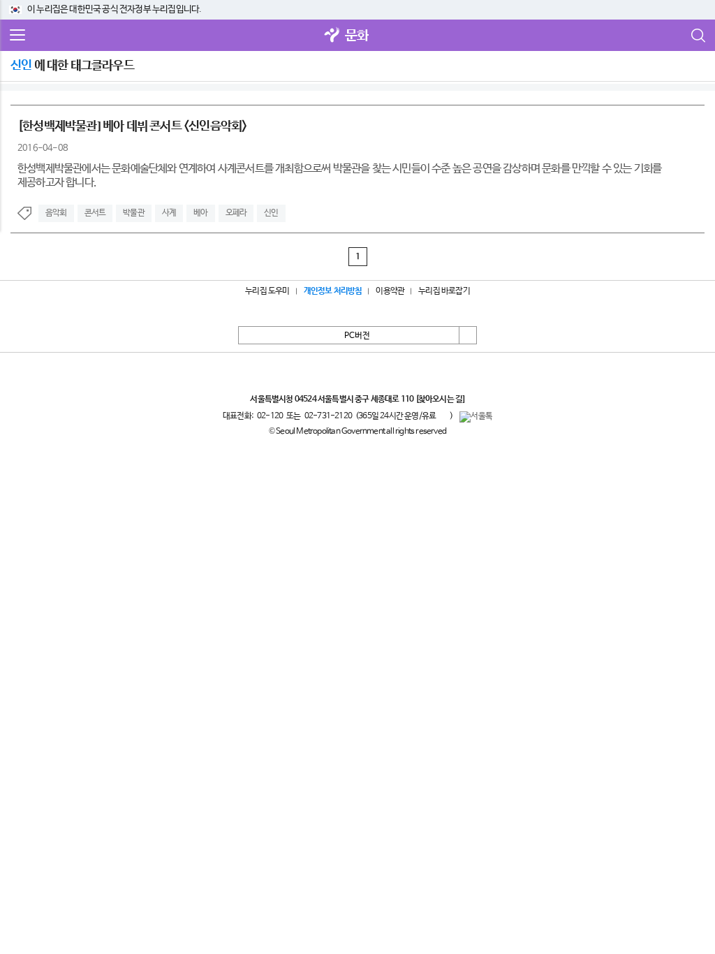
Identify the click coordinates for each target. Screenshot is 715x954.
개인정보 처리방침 (333, 291)
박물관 (134, 213)
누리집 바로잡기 (444, 291)
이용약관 (390, 291)
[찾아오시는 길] (440, 399)
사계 (169, 213)
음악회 (56, 213)
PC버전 (357, 336)
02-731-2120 (328, 416)
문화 (357, 36)
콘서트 (95, 213)
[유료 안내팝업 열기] (443, 415)
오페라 (236, 213)
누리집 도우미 (267, 291)
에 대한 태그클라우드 (72, 66)
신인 (271, 213)
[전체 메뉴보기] (17, 35)
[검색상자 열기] (697, 35)
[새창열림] (332, 36)
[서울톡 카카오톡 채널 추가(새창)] (475, 417)
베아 (200, 213)
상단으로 (468, 335)
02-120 (270, 416)
